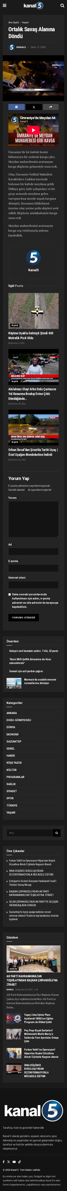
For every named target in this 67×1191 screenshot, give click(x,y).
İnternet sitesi (16, 577)
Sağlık (11, 784)
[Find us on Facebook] (3, 1162)
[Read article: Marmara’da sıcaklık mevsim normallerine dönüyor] (14, 683)
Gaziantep (14, 741)
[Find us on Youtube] (14, 1162)
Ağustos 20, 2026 (25, 990)
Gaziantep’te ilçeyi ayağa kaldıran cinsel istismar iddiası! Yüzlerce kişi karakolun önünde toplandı (34, 915)
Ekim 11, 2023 (38, 47)
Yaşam (25, 22)
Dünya (11, 727)
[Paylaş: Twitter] (34, 107)
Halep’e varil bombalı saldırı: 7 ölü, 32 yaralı (33, 650)
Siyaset (12, 791)
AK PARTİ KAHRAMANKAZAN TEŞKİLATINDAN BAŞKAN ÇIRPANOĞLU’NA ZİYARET (32, 980)
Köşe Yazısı (14, 762)
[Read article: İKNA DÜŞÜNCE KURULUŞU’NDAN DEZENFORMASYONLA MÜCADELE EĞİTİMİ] (14, 1069)
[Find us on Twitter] (8, 1162)
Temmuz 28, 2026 (18, 404)
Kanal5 (21, 47)
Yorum (13, 498)
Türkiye (12, 805)
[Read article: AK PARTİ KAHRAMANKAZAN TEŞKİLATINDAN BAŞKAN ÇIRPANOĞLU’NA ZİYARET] (33, 958)
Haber (11, 755)
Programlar (15, 777)
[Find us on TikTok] (19, 1162)
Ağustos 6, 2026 (17, 343)
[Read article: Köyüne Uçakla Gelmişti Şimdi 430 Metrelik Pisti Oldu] (33, 311)
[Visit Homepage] (33, 5)
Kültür (12, 770)
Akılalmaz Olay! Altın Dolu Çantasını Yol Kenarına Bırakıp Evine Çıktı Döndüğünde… (32, 393)
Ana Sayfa (13, 22)
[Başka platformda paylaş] (51, 107)
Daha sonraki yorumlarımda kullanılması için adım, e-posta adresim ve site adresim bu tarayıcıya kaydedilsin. (35, 600)
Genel (11, 748)
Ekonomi (12, 734)
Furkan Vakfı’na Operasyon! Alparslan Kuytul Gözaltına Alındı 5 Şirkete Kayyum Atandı (41, 1053)
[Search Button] (62, 5)
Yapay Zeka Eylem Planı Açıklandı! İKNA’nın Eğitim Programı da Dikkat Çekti (38, 1018)
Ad (11, 544)
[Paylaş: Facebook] (16, 107)
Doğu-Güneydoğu (19, 720)
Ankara (12, 713)
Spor (10, 798)
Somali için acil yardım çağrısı (26, 671)
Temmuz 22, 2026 (18, 460)
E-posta (14, 561)
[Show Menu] (4, 5)
